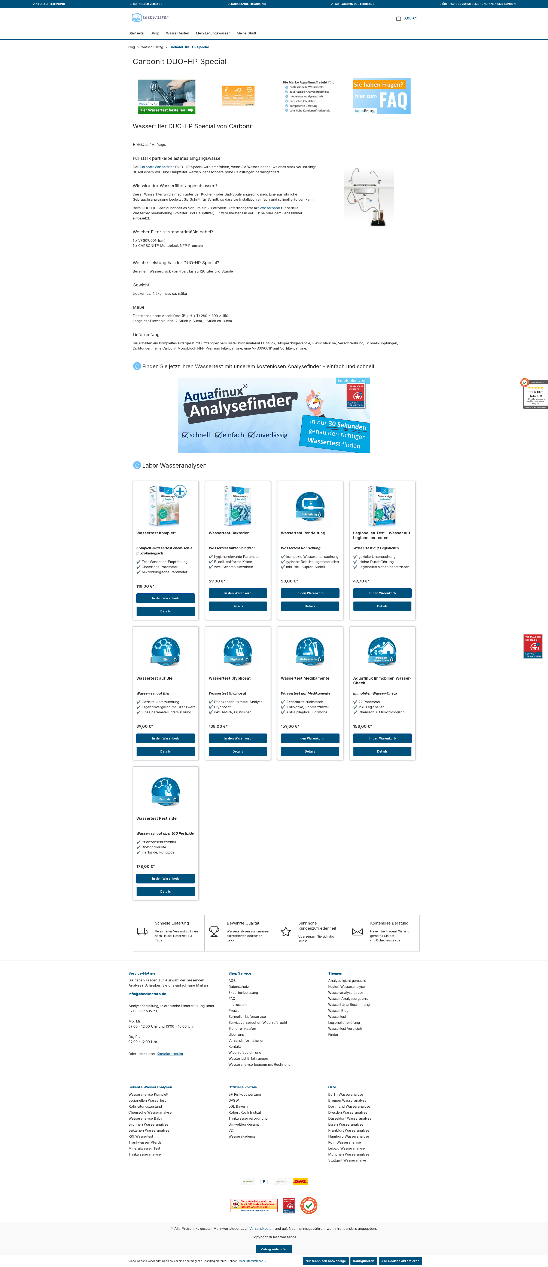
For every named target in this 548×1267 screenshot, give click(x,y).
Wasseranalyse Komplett (148, 1094)
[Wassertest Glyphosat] (238, 651)
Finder (333, 1034)
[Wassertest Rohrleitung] (310, 506)
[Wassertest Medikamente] (310, 651)
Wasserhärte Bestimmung (349, 1004)
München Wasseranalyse (348, 1154)
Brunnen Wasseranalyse (148, 1124)
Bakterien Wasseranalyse (148, 1130)
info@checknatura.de (147, 994)
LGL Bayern (238, 1106)
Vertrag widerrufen (274, 1249)
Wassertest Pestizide (156, 818)
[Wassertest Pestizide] (165, 791)
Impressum (237, 1004)
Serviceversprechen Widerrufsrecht (257, 1022)
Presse (234, 1010)
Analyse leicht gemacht (347, 980)
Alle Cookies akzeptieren (400, 1261)
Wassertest (337, 1016)
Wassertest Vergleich (345, 1028)
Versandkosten (261, 1228)
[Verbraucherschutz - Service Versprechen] (289, 1205)
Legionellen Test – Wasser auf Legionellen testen (381, 535)
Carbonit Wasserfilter (157, 167)
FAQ (231, 998)
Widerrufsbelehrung (244, 1052)
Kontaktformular (170, 1054)
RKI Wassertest (140, 1136)
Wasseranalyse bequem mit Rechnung (259, 1064)
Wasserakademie (242, 1136)
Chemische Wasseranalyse (150, 1112)
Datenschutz (238, 986)
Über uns (236, 1034)
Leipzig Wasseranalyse (346, 1148)
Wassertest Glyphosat (230, 678)
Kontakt (234, 1046)
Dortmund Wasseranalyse (349, 1106)
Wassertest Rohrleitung (303, 533)
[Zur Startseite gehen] (149, 17)
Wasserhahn (270, 208)
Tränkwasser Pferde (145, 1142)
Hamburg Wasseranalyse (348, 1136)
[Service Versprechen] (533, 646)
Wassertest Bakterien (229, 533)
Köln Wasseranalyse (344, 1142)
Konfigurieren (363, 1261)
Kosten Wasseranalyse (346, 986)
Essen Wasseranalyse (345, 1124)
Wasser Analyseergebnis (348, 998)
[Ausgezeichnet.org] (308, 1205)
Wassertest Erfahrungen (248, 1058)
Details (165, 611)
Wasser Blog (338, 1010)
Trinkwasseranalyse (144, 1154)
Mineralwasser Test (144, 1148)
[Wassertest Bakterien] (238, 506)
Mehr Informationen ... (252, 1261)
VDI (231, 1130)
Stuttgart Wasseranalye (347, 1160)
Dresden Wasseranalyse (347, 1112)
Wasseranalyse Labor (345, 992)
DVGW (233, 1100)
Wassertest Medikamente (305, 678)
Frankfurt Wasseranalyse (348, 1130)
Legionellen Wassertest (147, 1100)
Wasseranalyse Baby (145, 1118)
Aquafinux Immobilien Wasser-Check (382, 680)
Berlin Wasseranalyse (345, 1094)
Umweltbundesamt (243, 1124)
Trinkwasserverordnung (248, 1118)
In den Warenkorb (165, 598)
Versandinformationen (246, 1040)
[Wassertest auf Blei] (165, 651)
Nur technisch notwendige (325, 1261)
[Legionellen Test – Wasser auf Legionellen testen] (382, 506)
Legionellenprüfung (344, 1022)
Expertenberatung (243, 992)
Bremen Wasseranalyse (347, 1100)
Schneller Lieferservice (247, 1016)
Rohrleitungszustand (145, 1106)
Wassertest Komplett (156, 533)
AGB (232, 980)
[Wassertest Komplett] (165, 506)
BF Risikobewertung (244, 1094)
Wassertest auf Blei (155, 678)
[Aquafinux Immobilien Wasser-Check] (382, 651)
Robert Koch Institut (244, 1112)
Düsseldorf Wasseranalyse (349, 1118)
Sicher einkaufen (242, 1028)
